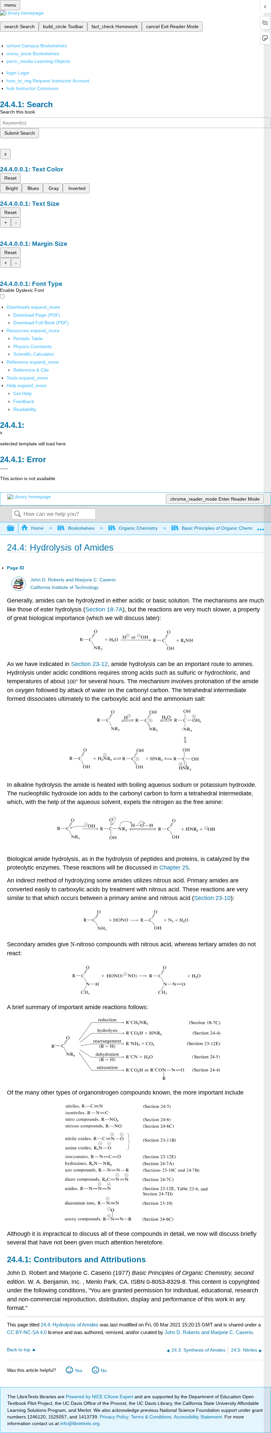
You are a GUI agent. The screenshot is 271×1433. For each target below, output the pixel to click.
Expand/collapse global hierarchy (15, 528)
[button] (23, 401)
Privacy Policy (114, 1416)
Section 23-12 (89, 664)
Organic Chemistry (138, 528)
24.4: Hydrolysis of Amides (69, 1324)
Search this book (17, 111)
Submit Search (19, 133)
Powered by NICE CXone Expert (100, 1396)
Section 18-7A (104, 609)
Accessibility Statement (198, 1416)
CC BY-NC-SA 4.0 (27, 1332)
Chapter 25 (174, 867)
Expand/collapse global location (260, 526)
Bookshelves (81, 528)
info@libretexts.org (79, 1423)
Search (17, 514)
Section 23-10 (212, 898)
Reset (10, 178)
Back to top (18, 1349)
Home (37, 528)
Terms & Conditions (151, 1416)
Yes (78, 1370)
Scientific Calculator (33, 354)
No (104, 1370)
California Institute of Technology (64, 587)
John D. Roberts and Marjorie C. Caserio (73, 579)
